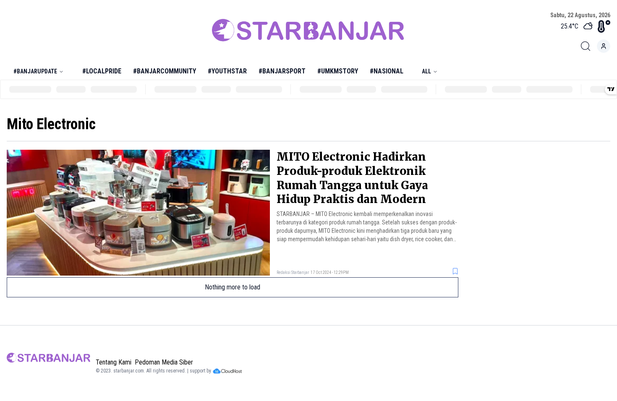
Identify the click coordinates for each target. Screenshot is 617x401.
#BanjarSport (282, 71)
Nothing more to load (232, 287)
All (426, 71)
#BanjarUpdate (35, 71)
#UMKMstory (337, 71)
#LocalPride (101, 71)
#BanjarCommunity (164, 71)
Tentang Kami (113, 362)
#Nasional (386, 71)
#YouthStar (227, 71)
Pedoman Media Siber (164, 362)
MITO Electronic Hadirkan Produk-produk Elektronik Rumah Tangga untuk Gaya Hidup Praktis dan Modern (352, 178)
